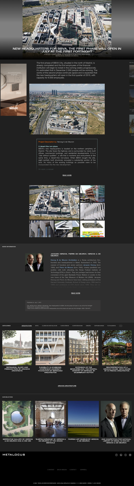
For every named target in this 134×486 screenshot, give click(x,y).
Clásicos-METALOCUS (49, 325)
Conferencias (77, 325)
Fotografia (111, 325)
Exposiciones (99, 325)
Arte (37, 325)
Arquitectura (27, 325)
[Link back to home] (14, 455)
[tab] (27, 325)
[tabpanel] (67, 358)
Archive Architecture (67, 386)
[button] (5, 358)
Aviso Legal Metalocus (63, 483)
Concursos (65, 325)
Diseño (88, 325)
